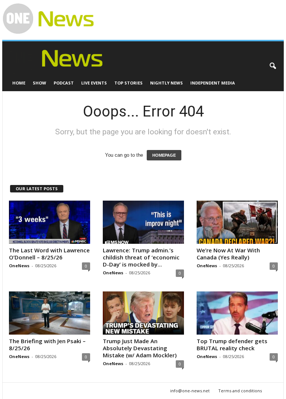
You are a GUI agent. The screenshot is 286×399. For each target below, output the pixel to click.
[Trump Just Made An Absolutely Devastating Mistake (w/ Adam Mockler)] (143, 313)
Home (18, 83)
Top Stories (128, 83)
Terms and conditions (240, 390)
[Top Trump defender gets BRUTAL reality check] (237, 313)
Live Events (94, 83)
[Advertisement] (182, 11)
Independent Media (212, 83)
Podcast (64, 83)
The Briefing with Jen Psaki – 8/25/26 (47, 344)
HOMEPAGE (164, 155)
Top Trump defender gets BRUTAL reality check (232, 344)
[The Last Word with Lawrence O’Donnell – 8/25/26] (49, 222)
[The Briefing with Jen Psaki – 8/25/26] (49, 313)
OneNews (19, 265)
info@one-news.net (190, 390)
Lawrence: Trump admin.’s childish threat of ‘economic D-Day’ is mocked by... (141, 257)
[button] (272, 66)
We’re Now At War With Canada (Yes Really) (228, 253)
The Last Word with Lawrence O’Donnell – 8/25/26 (49, 253)
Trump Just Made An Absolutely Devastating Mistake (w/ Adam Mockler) (140, 348)
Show (39, 83)
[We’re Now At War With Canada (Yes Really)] (237, 222)
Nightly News (166, 83)
